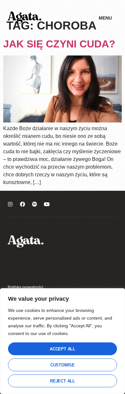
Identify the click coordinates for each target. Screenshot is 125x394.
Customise (62, 365)
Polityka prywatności (25, 287)
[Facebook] (22, 204)
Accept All (62, 349)
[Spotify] (34, 204)
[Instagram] (10, 204)
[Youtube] (46, 204)
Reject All (62, 381)
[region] (62, 341)
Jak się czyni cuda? (59, 44)
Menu (105, 18)
